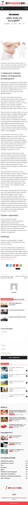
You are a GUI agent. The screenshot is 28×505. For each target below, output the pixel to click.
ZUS (2, 465)
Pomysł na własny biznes (15, 435)
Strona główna (4, 11)
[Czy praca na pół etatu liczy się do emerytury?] (4, 389)
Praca (10, 437)
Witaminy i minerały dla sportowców (11, 476)
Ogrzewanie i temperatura (8, 474)
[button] (26, 8)
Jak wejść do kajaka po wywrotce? (17, 374)
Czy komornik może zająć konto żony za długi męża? (7, 277)
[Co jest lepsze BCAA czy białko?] (4, 396)
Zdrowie (10, 427)
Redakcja (8, 23)
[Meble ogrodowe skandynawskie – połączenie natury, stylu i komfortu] (4, 419)
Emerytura (4, 467)
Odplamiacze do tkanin (7, 463)
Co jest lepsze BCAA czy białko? (17, 394)
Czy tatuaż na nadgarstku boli (16, 449)
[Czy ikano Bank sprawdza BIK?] (4, 382)
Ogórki (2, 469)
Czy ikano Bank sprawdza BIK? (16, 381)
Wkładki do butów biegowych (9, 471)
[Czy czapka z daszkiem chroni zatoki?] (4, 369)
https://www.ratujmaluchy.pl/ (7, 259)
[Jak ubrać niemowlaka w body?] (4, 318)
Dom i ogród (11, 414)
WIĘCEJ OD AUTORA (19, 299)
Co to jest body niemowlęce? (17, 310)
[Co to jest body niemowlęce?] (4, 311)
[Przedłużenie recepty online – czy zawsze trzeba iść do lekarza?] (4, 426)
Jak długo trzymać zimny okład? (21, 277)
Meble (10, 420)
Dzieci (10, 14)
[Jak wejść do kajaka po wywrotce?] (4, 376)
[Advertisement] (14, 33)
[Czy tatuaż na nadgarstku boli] (4, 451)
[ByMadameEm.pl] (14, 3)
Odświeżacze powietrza (7, 461)
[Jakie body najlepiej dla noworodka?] (4, 304)
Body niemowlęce (15, 14)
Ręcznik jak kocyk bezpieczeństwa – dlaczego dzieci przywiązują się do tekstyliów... (18, 412)
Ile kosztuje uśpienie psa (15, 442)
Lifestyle (10, 451)
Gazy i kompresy (5, 478)
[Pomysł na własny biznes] (4, 437)
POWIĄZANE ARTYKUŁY (7, 299)
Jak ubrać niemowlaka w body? (17, 317)
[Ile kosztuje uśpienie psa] (4, 444)
